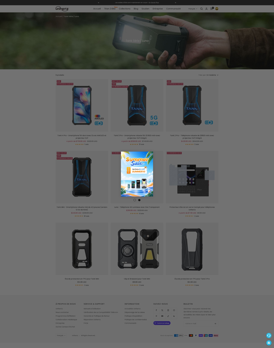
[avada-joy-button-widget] (268, 342)
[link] (137, 174)
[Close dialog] (151, 154)
